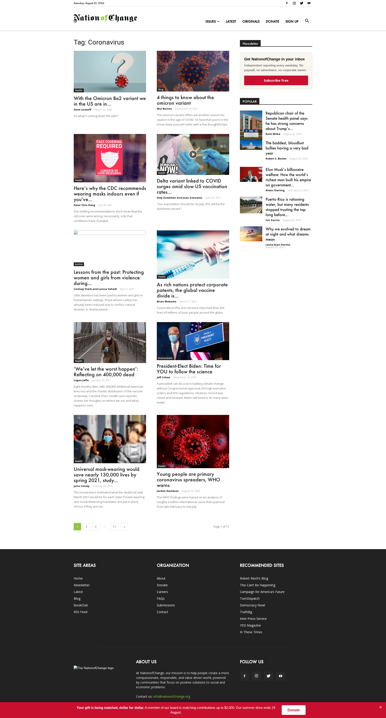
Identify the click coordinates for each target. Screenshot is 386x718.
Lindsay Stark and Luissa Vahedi (95, 289)
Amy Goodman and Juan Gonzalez (179, 197)
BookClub (81, 605)
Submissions (166, 605)
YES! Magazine (250, 625)
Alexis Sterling (275, 190)
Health (78, 90)
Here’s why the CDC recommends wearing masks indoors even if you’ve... (110, 193)
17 (114, 527)
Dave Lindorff (82, 109)
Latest (231, 21)
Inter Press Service (253, 618)
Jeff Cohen (163, 377)
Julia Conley (81, 486)
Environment (165, 358)
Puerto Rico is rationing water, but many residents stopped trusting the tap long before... (287, 207)
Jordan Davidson (168, 491)
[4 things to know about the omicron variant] (193, 71)
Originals (251, 21)
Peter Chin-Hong (84, 205)
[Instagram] (294, 3)
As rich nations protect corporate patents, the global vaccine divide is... (192, 290)
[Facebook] (286, 3)
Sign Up (291, 21)
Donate (272, 21)
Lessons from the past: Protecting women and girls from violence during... (109, 277)
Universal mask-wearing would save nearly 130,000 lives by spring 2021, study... (106, 474)
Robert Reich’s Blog (254, 578)
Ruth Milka (273, 134)
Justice (79, 264)
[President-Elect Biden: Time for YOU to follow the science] (193, 341)
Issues (211, 21)
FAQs (161, 598)
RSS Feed (80, 612)
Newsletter (82, 585)
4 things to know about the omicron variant (185, 100)
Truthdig (246, 612)
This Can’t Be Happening (257, 585)
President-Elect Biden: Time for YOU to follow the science (189, 368)
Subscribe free (276, 80)
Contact (162, 612)
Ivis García (273, 220)
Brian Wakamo (166, 301)
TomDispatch (250, 598)
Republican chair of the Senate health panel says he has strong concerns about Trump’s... (287, 120)
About (161, 578)
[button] (307, 21)
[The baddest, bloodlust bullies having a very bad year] (251, 145)
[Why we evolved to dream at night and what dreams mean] (251, 233)
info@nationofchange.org (171, 696)
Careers (162, 592)
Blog (161, 89)
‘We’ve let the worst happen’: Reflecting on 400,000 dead (106, 371)
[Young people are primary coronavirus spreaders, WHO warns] (193, 441)
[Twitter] (301, 3)
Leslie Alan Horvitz (278, 244)
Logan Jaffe (81, 380)
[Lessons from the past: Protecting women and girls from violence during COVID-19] (110, 248)
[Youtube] (309, 3)
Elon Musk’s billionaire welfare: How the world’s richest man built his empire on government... (288, 177)
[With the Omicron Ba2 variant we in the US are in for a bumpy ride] (110, 71)
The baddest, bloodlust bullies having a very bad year (287, 147)
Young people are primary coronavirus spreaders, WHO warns (188, 479)
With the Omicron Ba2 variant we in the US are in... (110, 101)
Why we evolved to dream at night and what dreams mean (288, 234)
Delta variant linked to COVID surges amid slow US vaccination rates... (192, 186)
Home (78, 578)
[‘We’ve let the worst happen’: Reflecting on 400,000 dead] (110, 342)
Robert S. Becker (276, 158)
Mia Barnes (164, 108)
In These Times (251, 632)
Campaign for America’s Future (262, 592)
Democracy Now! (252, 605)
